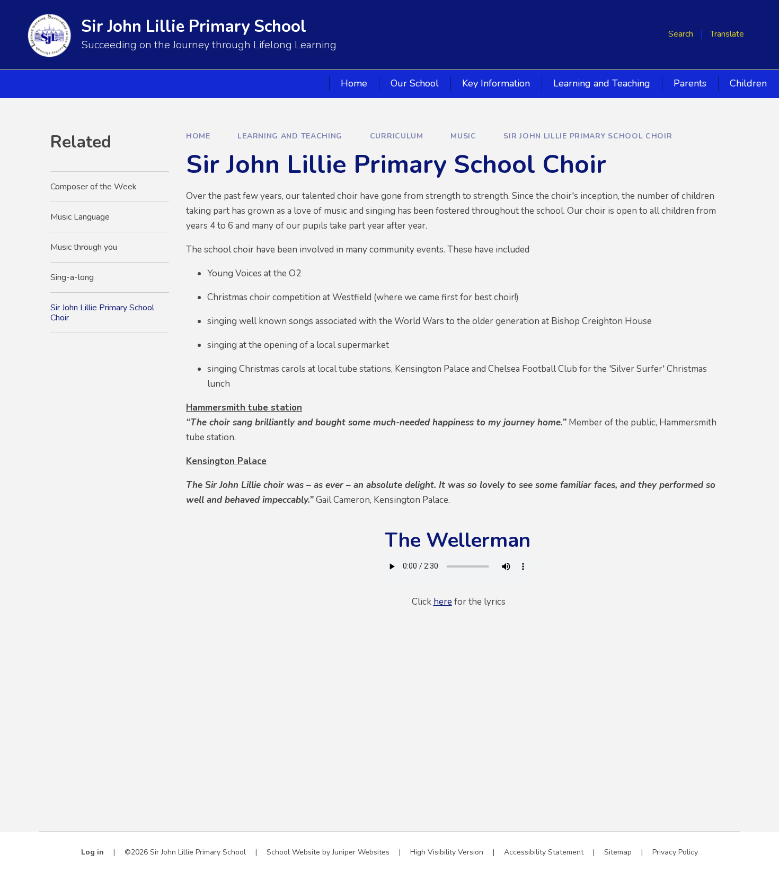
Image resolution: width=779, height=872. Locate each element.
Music (463, 136)
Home (198, 136)
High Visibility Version (446, 852)
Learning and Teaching (289, 136)
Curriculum (396, 136)
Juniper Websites (361, 852)
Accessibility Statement (543, 852)
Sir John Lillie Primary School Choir (587, 136)
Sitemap (618, 852)
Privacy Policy (675, 852)
